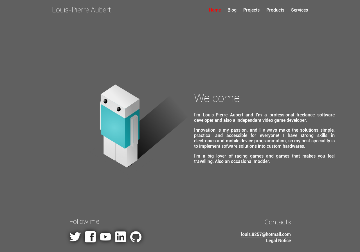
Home (215, 10)
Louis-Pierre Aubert (81, 10)
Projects (251, 10)
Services (299, 10)
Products (275, 10)
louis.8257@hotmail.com (266, 234)
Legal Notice (278, 240)
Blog (233, 10)
